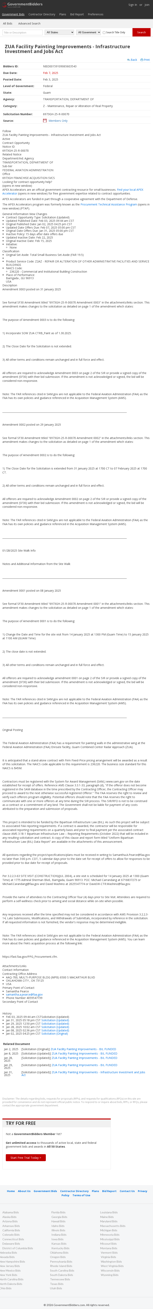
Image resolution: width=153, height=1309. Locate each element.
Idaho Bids (58, 1225)
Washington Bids (111, 1261)
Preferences (95, 14)
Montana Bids (108, 1248)
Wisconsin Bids (110, 1270)
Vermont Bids (109, 1252)
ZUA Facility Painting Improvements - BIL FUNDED (83, 1049)
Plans (62, 14)
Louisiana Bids (109, 1212)
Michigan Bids (108, 1230)
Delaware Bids (11, 1243)
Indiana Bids (59, 1234)
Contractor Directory (41, 14)
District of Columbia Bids (17, 1248)
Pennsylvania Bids (61, 1261)
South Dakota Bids (61, 1275)
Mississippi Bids (110, 1239)
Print (147, 60)
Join (147, 5)
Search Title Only (115, 32)
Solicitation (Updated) (55, 1020)
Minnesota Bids (110, 1234)
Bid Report (77, 14)
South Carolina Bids (62, 1270)
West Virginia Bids (112, 1266)
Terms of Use (81, 1195)
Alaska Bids (9, 1217)
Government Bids (13, 14)
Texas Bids (57, 1283)
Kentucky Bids (60, 1248)
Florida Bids (58, 1212)
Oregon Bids (58, 1257)
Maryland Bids (109, 1221)
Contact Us (127, 1191)
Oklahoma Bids (59, 1252)
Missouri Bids (108, 1243)
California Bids (11, 1230)
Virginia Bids (108, 1257)
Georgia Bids (59, 1217)
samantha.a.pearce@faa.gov (24, 994)
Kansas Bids (59, 1243)
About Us (24, 1191)
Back (134, 60)
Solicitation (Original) (54, 1033)
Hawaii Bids (58, 1221)
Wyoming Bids (110, 1275)
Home (11, 1191)
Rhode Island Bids (61, 1266)
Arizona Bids (10, 1221)
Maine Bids (107, 1217)
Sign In (132, 5)
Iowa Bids (57, 1239)
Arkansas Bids (11, 1225)
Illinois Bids (58, 1230)
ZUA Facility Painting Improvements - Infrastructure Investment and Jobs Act (83, 1073)
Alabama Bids (10, 1212)
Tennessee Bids (60, 1279)
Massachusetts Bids (113, 1225)
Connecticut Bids (13, 1239)
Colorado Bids (11, 1234)
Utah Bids (56, 1288)
